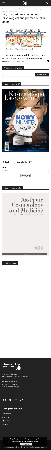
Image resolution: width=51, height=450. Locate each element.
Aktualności (6, 414)
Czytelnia (5, 417)
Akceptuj (26, 444)
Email (4, 167)
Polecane (5, 424)
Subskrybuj (25, 175)
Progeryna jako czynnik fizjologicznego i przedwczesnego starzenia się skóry (24, 56)
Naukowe (6, 421)
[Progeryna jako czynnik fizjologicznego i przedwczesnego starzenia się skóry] (25, 39)
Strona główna (7, 9)
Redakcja (5, 61)
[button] (4, 3)
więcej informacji (32, 441)
